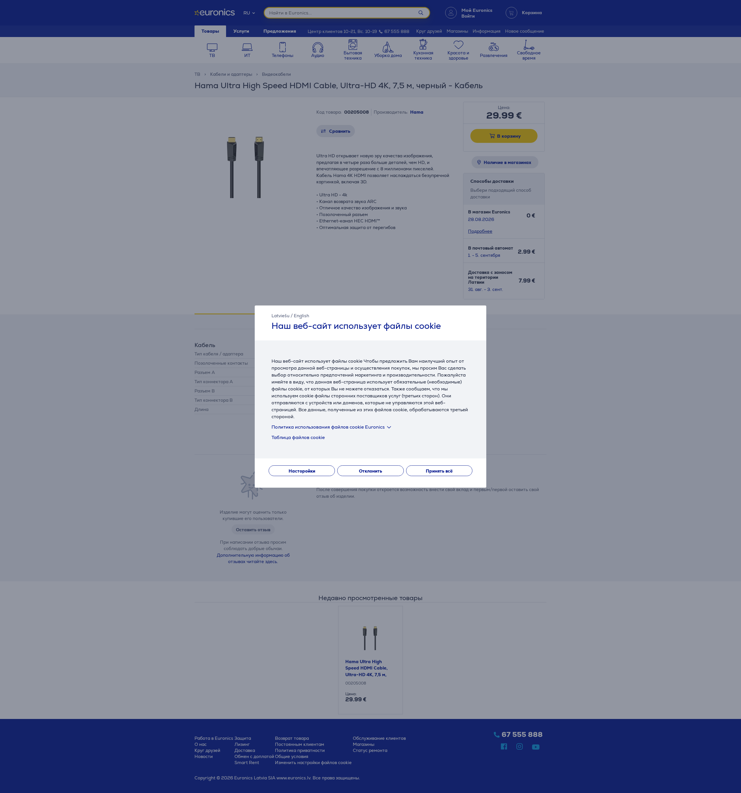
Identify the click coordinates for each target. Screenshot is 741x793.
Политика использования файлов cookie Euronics (328, 427)
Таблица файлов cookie (298, 437)
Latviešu (280, 315)
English (301, 315)
